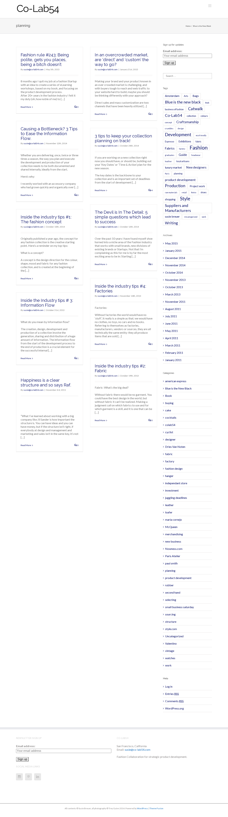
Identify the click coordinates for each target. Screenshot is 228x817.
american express (175, 381)
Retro (193, 192)
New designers (196, 167)
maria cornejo (173, 519)
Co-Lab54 (173, 115)
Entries (172, 693)
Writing (171, 223)
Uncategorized (190, 217)
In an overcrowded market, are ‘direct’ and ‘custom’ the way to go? (122, 59)
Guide (183, 155)
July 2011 (171, 316)
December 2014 (175, 258)
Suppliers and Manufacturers (178, 208)
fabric (198, 141)
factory (182, 149)
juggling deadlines (176, 497)
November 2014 (175, 265)
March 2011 (172, 345)
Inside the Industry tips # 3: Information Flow (47, 303)
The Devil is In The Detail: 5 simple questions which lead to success (123, 217)
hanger (169, 475)
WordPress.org (174, 708)
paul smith (171, 563)
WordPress (142, 808)
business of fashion (174, 109)
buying (169, 403)
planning (178, 173)
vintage (169, 650)
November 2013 (175, 279)
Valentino (171, 643)
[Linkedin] (37, 776)
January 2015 (173, 250)
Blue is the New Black (202, 26)
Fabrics (170, 148)
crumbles (169, 128)
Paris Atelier (172, 556)
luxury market (173, 167)
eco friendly (201, 135)
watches (170, 658)
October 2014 (174, 272)
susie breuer (172, 216)
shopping (170, 199)
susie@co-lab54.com (33, 69)
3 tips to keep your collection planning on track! (123, 138)
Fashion (199, 147)
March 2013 (172, 294)
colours (204, 115)
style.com (171, 629)
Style (185, 198)
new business (173, 541)
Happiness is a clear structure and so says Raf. (46, 383)
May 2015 (171, 243)
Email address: (172, 51)
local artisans (182, 161)
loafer (168, 512)
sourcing (170, 614)
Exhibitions (184, 141)
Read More (26, 107)
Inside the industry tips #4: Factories (120, 288)
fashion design (174, 468)
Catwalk (195, 108)
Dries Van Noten (175, 446)
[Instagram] (19, 776)
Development (178, 134)
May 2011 (171, 330)
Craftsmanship (187, 122)
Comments (174, 701)
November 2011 (175, 301)
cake (168, 410)
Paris (167, 173)
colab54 (170, 424)
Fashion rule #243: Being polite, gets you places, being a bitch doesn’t (45, 59)
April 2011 (171, 338)
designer (170, 439)
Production (175, 185)
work (204, 217)
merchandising (174, 534)
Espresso (169, 141)
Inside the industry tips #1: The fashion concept (46, 219)
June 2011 (171, 323)
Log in (168, 686)
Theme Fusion (156, 808)
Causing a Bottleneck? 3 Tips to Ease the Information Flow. (49, 133)
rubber (169, 585)
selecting (170, 599)
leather (168, 161)
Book (207, 103)
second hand (172, 592)
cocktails (170, 417)
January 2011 (173, 360)
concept (168, 122)
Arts (186, 96)
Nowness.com (173, 548)
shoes (203, 192)
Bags (196, 95)
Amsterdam (172, 95)
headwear (196, 155)
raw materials (171, 192)
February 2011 (174, 352)
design (181, 128)
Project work (197, 186)
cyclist (169, 432)
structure (170, 621)
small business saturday (179, 607)
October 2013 (174, 287)
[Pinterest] (28, 776)
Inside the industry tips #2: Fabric (120, 368)
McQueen (171, 526)
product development (180, 180)
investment (172, 490)
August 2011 (173, 309)
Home (188, 26)
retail (184, 192)
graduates (169, 155)
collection (191, 115)
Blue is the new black (183, 102)
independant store (176, 483)
